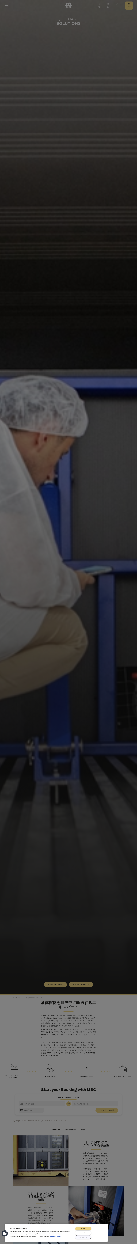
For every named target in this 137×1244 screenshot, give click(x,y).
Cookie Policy (55, 1236)
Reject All (83, 1232)
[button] (5, 1233)
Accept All (83, 1228)
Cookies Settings (83, 1237)
